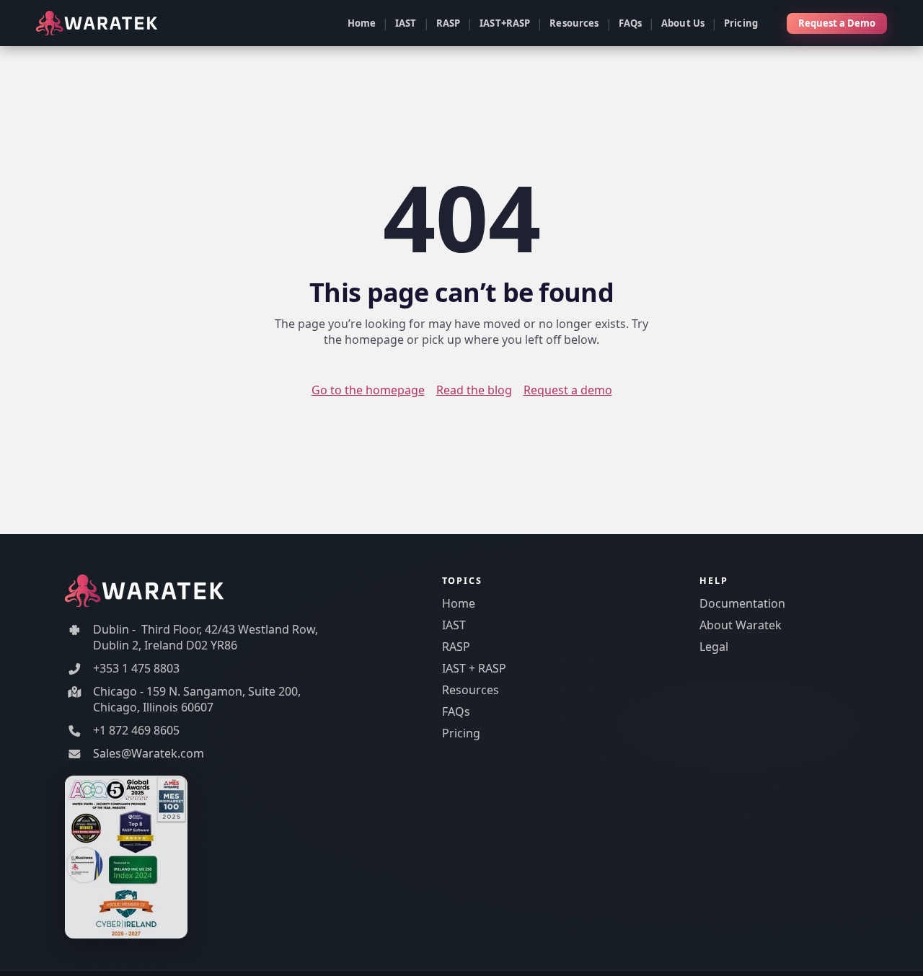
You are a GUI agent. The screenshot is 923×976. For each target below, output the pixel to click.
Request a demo (568, 390)
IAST (406, 23)
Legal (713, 647)
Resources (574, 23)
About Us (683, 23)
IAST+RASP (505, 23)
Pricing (741, 23)
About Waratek (740, 625)
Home (362, 23)
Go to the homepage (368, 390)
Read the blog (474, 390)
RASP (448, 23)
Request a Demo (836, 23)
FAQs (630, 23)
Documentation (742, 603)
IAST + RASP (474, 668)
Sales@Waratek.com (148, 753)
